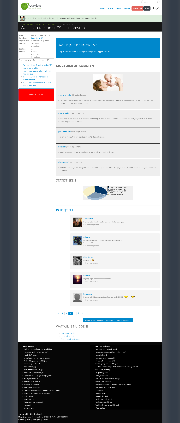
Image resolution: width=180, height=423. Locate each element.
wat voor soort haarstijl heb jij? (107, 349)
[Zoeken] (157, 2)
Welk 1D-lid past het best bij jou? (35, 361)
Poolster (86, 275)
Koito (27, 18)
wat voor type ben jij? (103, 370)
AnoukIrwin (88, 219)
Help (28, 420)
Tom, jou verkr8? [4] (103, 376)
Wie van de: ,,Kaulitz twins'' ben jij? (108, 379)
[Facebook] (153, 8)
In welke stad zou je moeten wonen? (37, 358)
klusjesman (63, 162)
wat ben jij (27, 405)
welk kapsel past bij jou (32, 387)
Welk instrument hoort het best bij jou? (38, 349)
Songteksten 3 (101, 393)
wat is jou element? (31, 379)
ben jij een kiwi (29, 399)
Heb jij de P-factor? (30, 355)
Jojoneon (87, 237)
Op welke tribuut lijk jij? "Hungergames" (38, 376)
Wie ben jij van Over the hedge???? (37, 65)
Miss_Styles (88, 257)
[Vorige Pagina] (62, 313)
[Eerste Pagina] (58, 313)
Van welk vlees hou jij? (32, 381)
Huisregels (36, 420)
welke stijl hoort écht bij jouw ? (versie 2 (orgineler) (114, 384)
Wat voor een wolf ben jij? (33, 370)
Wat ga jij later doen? (31, 384)
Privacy (45, 420)
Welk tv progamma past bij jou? (107, 364)
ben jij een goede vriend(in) (33, 373)
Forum (118, 8)
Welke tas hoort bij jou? (104, 402)
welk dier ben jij (101, 355)
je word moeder (64, 95)
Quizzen (38, 24)
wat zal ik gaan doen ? (32, 364)
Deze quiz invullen (68, 333)
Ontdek (110, 8)
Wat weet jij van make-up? (33, 402)
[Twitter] (158, 8)
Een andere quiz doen (70, 336)
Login (146, 8)
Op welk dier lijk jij (102, 396)
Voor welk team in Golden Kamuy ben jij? (79, 18)
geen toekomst (64, 131)
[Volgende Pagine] (79, 313)
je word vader (64, 113)
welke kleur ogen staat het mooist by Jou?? (111, 352)
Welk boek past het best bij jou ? (107, 405)
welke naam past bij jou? (104, 381)
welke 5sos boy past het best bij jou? (37, 393)
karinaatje (87, 294)
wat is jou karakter (30, 68)
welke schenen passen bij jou (106, 358)
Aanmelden (137, 8)
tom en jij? (99, 390)
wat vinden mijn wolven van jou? (36, 352)
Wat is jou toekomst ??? (52, 24)
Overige (127, 8)
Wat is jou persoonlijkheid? (105, 387)
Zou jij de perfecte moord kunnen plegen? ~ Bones (42, 390)
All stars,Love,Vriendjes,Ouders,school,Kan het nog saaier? (117, 367)
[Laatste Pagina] (83, 313)
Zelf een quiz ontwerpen (71, 339)
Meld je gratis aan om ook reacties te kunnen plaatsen (108, 320)
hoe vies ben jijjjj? (30, 367)
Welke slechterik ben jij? (104, 399)
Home (102, 8)
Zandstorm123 (37, 38)
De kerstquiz (28, 396)
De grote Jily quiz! (102, 373)
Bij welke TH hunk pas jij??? (105, 361)
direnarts (62, 147)
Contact (21, 420)
